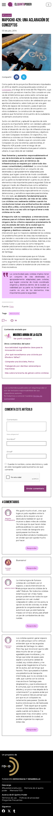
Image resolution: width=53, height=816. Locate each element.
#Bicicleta (14, 313)
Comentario (12, 419)
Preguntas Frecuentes (12, 800)
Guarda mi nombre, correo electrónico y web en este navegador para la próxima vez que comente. (26, 467)
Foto (11, 306)
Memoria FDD (16, 790)
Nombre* (11, 439)
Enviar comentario (35, 488)
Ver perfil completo (22, 338)
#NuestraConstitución (12, 788)
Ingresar (48, 4)
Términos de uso (9, 798)
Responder (32, 548)
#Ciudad (7, 15)
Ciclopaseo (7, 90)
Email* (9, 451)
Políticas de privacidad (29, 798)
